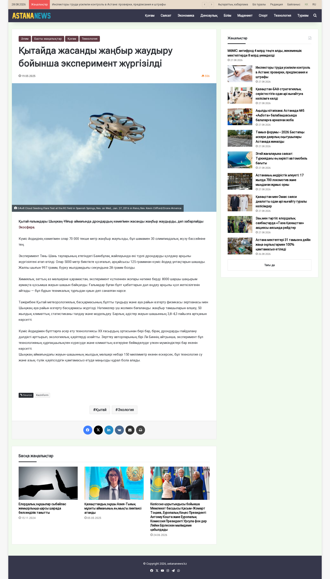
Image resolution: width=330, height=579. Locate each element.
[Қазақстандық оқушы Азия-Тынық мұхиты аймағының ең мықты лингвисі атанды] (114, 483)
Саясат (166, 15)
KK (306, 4)
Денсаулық (209, 15)
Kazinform (42, 395)
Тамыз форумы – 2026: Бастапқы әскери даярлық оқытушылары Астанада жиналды (280, 136)
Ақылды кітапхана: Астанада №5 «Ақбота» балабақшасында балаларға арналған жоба (280, 115)
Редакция (276, 4)
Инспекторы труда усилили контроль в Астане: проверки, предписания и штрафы (109, 4)
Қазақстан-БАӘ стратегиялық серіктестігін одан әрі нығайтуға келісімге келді (279, 93)
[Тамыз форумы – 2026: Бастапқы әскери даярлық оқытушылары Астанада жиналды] (240, 138)
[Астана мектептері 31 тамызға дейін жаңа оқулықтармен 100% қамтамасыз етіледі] (240, 246)
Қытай (101, 410)
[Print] (140, 430)
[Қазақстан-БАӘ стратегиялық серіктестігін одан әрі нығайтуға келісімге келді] (240, 95)
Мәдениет (245, 15)
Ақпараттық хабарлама (233, 4)
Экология (126, 410)
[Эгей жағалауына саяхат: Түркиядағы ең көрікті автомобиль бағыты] (240, 159)
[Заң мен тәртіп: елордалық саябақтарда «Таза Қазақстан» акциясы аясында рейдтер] (240, 224)
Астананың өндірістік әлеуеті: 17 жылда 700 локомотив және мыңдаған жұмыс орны (280, 179)
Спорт (263, 15)
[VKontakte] (119, 430)
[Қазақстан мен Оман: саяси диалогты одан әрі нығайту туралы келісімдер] (240, 202)
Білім (227, 15)
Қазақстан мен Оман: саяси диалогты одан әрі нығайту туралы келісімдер (281, 201)
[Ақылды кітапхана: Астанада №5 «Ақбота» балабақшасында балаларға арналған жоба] (240, 116)
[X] (98, 430)
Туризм (302, 15)
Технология (282, 15)
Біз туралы (259, 4)
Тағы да (269, 265)
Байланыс (293, 4)
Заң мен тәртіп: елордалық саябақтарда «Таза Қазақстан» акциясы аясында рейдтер (280, 222)
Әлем (25, 38)
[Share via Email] (129, 430)
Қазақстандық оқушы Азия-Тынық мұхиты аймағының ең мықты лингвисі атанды (112, 508)
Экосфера (26, 227)
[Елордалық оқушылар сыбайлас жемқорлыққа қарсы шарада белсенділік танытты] (48, 483)
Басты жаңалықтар (48, 38)
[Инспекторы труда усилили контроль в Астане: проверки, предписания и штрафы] (240, 73)
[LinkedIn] (108, 430)
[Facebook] (87, 430)
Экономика (186, 15)
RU (314, 4)
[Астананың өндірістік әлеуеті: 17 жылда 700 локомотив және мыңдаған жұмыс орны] (240, 181)
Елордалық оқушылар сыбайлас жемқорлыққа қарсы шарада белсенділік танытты (42, 508)
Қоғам (149, 15)
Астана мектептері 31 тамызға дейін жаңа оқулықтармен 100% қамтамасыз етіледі (283, 244)
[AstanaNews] (31, 15)
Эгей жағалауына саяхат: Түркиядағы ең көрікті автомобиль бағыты (281, 158)
